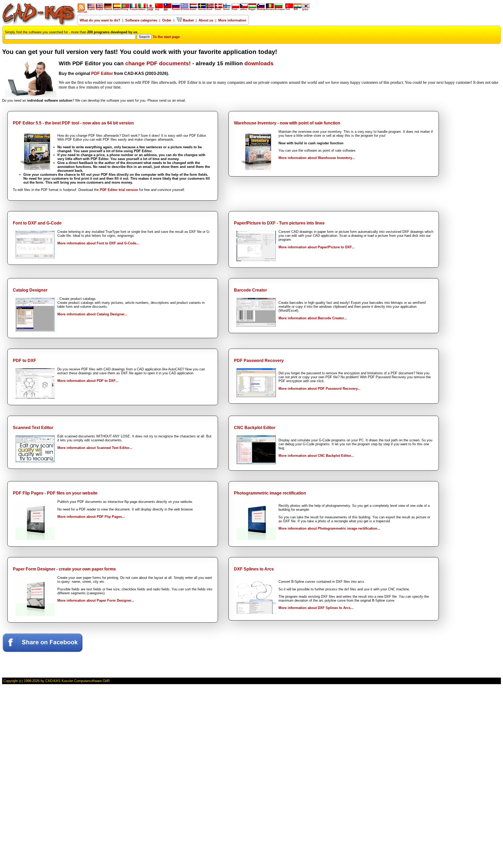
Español (117, 9)
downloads (259, 63)
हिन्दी (296, 9)
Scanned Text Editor (33, 427)
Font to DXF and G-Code (37, 223)
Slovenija (261, 9)
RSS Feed (82, 12)
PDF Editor (102, 73)
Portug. (125, 9)
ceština (243, 9)
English (91, 9)
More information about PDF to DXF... (87, 381)
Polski (234, 9)
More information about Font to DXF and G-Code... (98, 243)
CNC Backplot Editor (254, 427)
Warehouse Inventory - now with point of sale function (287, 123)
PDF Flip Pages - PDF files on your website (55, 493)
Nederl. (193, 9)
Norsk (209, 9)
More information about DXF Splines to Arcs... (316, 608)
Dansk (218, 9)
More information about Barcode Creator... (312, 318)
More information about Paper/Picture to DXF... (316, 247)
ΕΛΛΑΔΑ (185, 9)
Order (166, 20)
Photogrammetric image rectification (270, 493)
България (280, 9)
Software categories (141, 20)
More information (232, 20)
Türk (287, 9)
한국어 (305, 9)
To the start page (166, 37)
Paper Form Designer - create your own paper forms (64, 569)
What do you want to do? (100, 20)
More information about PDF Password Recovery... (319, 389)
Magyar (251, 9)
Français (134, 9)
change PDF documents (157, 63)
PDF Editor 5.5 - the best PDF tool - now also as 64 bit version (73, 123)
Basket (188, 20)
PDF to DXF (24, 360)
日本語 (150, 9)
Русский (176, 9)
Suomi (226, 9)
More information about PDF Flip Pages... (91, 517)
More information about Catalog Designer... (92, 314)
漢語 (165, 9)
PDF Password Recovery (259, 360)
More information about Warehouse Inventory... (316, 158)
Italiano (141, 9)
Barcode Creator (250, 290)
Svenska (202, 9)
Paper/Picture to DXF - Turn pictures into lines (279, 223)
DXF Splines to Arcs (254, 569)
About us (206, 20)
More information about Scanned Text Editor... (94, 448)
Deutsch (108, 9)
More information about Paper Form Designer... (95, 600)
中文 (157, 9)
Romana (270, 9)
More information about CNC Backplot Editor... (316, 456)
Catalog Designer (30, 290)
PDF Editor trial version (119, 190)
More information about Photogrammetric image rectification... (329, 528)
